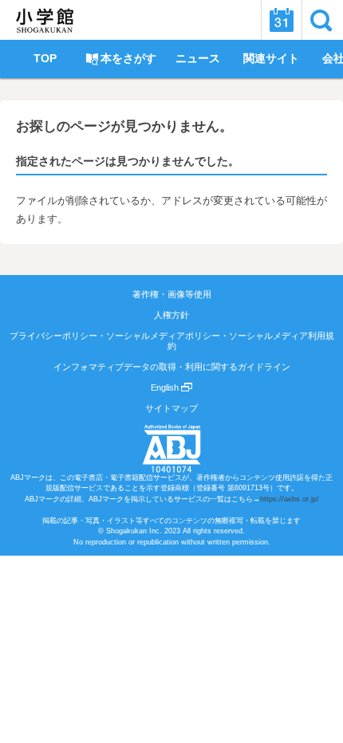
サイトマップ (171, 408)
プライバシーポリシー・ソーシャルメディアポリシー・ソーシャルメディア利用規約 (172, 340)
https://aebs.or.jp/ (289, 499)
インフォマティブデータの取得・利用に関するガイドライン (171, 367)
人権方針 (171, 315)
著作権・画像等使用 (171, 294)
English (166, 387)
